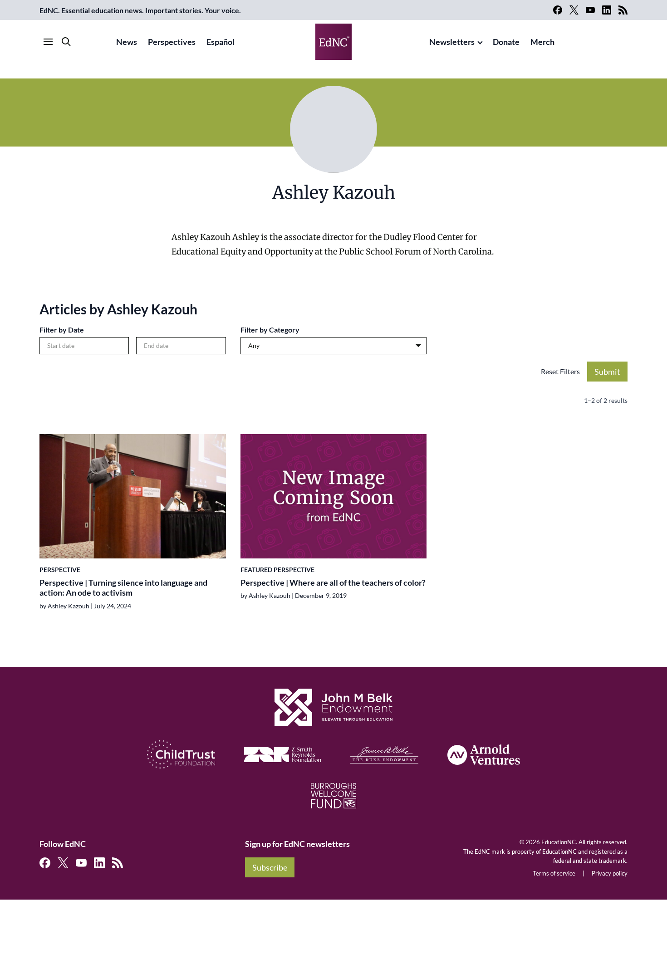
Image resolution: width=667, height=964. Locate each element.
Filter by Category (269, 329)
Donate (506, 42)
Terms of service (554, 873)
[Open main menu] (48, 41)
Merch (542, 42)
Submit (607, 372)
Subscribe (269, 867)
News (126, 42)
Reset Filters (560, 371)
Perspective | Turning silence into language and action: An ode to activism (123, 587)
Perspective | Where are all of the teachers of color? (333, 582)
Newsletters (452, 42)
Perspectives (172, 42)
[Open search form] (66, 41)
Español (220, 42)
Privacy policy (610, 873)
